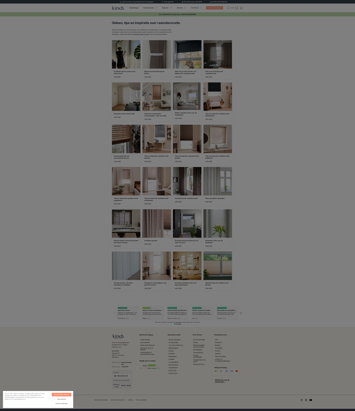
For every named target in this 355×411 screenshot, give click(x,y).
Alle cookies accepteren (61, 394)
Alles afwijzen (61, 399)
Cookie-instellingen (61, 403)
